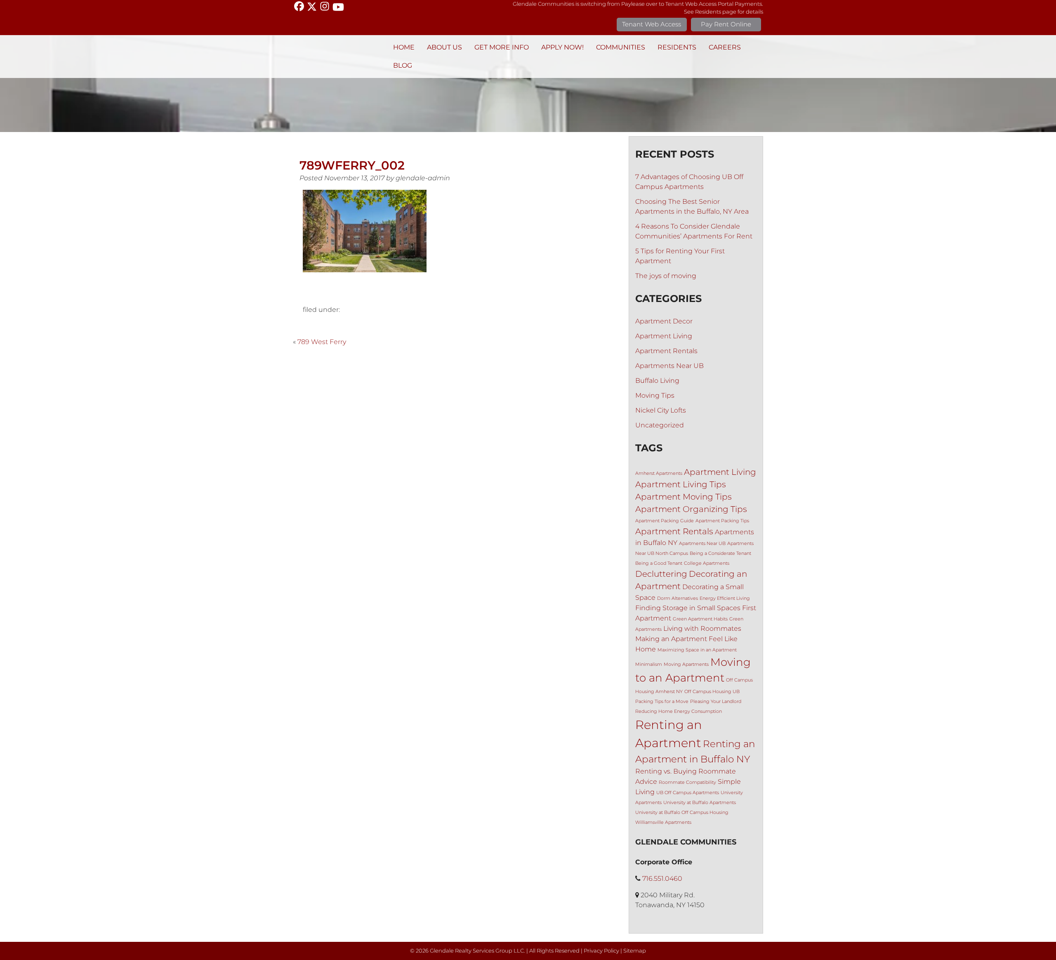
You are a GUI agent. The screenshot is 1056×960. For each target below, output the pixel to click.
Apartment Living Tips (680, 484)
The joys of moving (665, 276)
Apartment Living (663, 336)
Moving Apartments (686, 664)
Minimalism (648, 664)
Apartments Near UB (669, 366)
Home (404, 47)
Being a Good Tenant (658, 563)
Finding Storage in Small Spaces (687, 608)
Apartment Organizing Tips (691, 509)
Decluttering (661, 574)
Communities (620, 47)
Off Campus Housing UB (712, 691)
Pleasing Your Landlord (715, 701)
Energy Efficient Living (725, 598)
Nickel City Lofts (660, 410)
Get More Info (501, 47)
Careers (725, 47)
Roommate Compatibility (687, 782)
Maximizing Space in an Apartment (697, 650)
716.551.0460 (662, 878)
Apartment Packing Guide (664, 521)
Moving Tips (654, 395)
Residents (677, 47)
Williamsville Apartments (663, 822)
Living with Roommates (702, 628)
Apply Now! (562, 47)
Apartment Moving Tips (683, 497)
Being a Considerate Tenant (720, 553)
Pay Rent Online (726, 24)
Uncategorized (659, 425)
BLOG (402, 65)
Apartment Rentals (666, 351)
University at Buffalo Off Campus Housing (681, 812)
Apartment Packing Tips (722, 521)
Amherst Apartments (658, 473)
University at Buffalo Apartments (699, 802)
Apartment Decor (664, 321)
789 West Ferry (321, 342)
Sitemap (634, 951)
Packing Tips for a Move (661, 701)
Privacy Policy (601, 951)
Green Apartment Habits (700, 619)
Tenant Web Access (651, 24)
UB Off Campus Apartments (687, 792)
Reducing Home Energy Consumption (678, 711)
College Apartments (706, 563)
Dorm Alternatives (677, 598)
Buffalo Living (657, 380)
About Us (444, 47)
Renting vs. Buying (666, 771)
